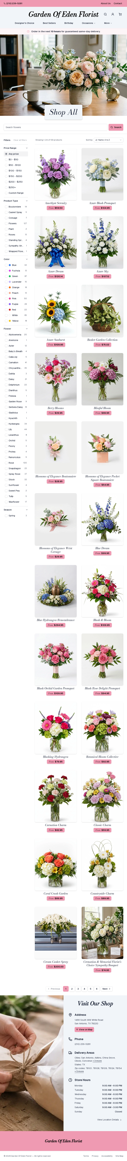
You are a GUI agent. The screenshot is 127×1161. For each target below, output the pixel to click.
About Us (106, 3)
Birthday (68, 23)
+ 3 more (97, 1060)
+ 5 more (79, 1071)
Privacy (95, 1156)
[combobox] (108, 140)
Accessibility (106, 1156)
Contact (118, 3)
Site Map (119, 1156)
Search (117, 127)
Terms (86, 1156)
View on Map (85, 1029)
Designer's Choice (24, 23)
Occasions (87, 23)
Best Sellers (49, 23)
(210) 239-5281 (14, 3)
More (107, 23)
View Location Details (108, 1119)
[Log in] (113, 14)
